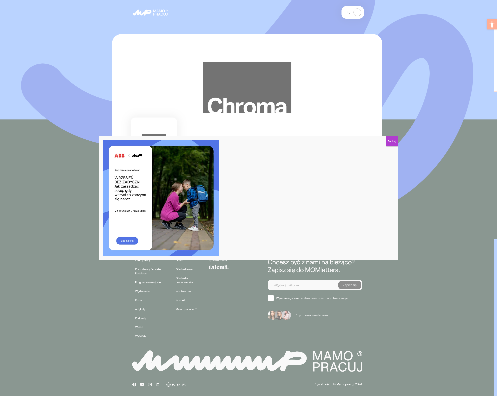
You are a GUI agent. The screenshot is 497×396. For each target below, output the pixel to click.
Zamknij (392, 141)
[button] (492, 24)
